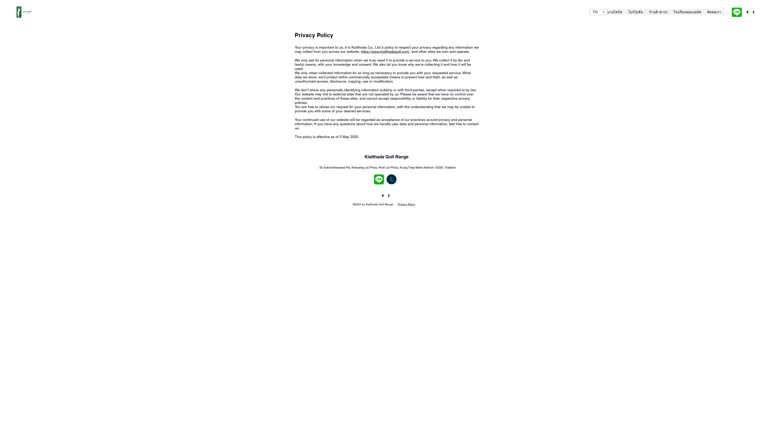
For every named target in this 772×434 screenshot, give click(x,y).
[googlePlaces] (747, 12)
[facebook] (753, 12)
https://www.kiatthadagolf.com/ (385, 51)
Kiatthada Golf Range (386, 156)
